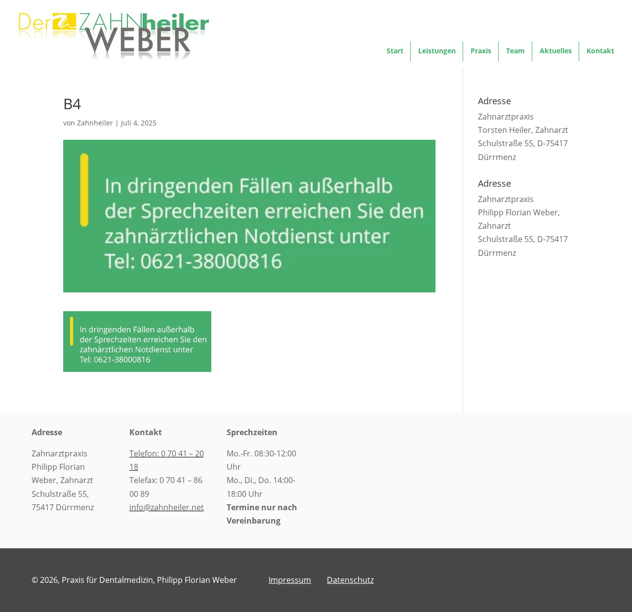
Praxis (481, 51)
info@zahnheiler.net (166, 507)
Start (395, 51)
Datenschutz (350, 579)
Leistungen (437, 51)
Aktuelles (556, 51)
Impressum (290, 579)
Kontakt (600, 51)
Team (515, 51)
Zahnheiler (95, 122)
